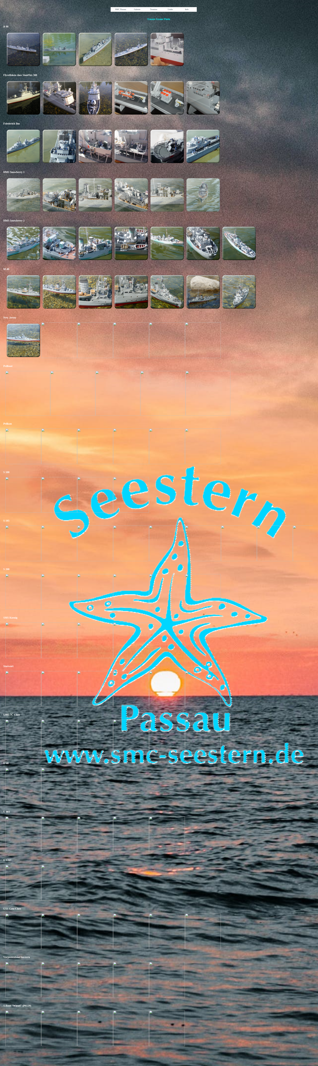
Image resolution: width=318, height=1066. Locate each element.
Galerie (137, 9)
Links (170, 9)
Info (187, 9)
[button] (23, 49)
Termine (153, 9)
